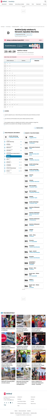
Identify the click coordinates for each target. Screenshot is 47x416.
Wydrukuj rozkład (40, 127)
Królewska (8, 144)
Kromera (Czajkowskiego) (11, 168)
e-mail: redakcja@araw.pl (9, 399)
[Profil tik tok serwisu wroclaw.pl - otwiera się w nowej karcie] (7, 402)
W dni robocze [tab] (10, 60)
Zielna (11, 159)
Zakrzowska (12, 150)
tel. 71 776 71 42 (7, 398)
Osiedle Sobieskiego (10, 141)
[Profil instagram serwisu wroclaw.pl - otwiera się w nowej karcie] (5, 402)
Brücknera (12, 162)
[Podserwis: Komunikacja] (11, 1)
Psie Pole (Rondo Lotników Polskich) (13, 153)
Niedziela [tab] (37, 60)
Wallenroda (12, 147)
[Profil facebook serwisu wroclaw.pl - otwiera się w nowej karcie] (8, 402)
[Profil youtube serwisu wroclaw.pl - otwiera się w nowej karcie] (10, 402)
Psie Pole (8, 156)
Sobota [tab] (23, 60)
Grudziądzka (8, 165)
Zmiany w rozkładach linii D (15, 40)
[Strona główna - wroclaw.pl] (4, 1)
